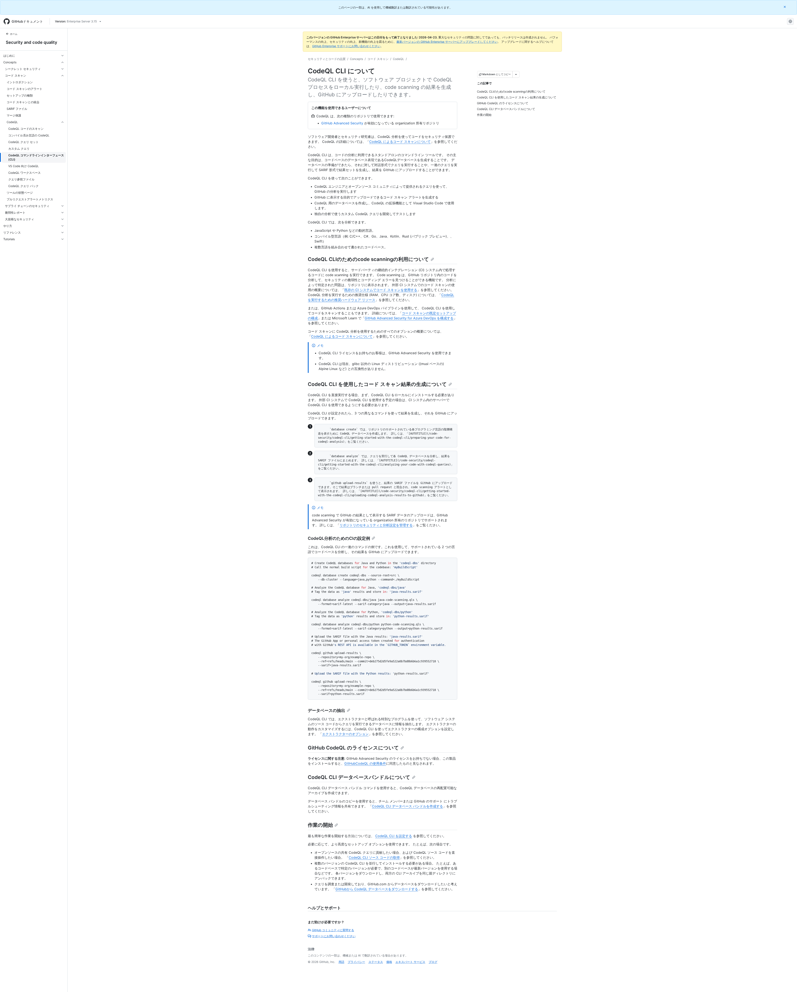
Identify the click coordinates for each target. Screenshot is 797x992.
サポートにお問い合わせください (334, 936)
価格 (389, 962)
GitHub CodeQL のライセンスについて (353, 748)
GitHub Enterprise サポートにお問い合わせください (346, 46)
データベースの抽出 (326, 710)
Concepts (356, 59)
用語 (341, 962)
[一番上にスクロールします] (788, 983)
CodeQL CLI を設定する (393, 836)
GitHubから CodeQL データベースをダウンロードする (376, 889)
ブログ (433, 962)
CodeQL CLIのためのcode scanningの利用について (368, 259)
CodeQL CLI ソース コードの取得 (374, 857)
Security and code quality (31, 42)
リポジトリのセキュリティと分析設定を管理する (376, 525)
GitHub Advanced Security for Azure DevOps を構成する (409, 318)
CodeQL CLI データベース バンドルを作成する (407, 806)
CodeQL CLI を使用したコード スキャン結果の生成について (377, 384)
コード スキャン (378, 59)
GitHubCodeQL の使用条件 (365, 763)
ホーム (13, 34)
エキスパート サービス (410, 962)
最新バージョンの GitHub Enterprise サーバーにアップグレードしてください (447, 41)
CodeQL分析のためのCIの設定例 (339, 538)
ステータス (375, 962)
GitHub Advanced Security (342, 123)
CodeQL (398, 59)
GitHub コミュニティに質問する (333, 930)
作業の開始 (320, 825)
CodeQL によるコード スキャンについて (400, 142)
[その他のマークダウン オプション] (516, 74)
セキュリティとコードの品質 (327, 59)
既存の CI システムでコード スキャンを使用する (380, 290)
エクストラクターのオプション (345, 734)
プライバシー (356, 962)
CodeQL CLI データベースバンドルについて (359, 777)
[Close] (785, 6)
